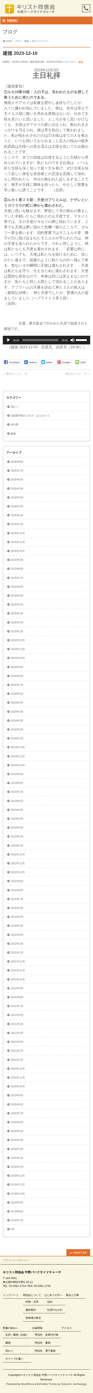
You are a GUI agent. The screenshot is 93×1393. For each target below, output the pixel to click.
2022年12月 (18, 854)
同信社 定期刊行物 (46, 1334)
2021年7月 (17, 1006)
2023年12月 (18, 747)
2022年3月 (17, 934)
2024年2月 (17, 729)
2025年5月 (17, 595)
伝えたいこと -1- (15, 373)
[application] (46, 340)
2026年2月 (17, 515)
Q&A (50, 1301)
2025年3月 (17, 613)
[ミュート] (72, 340)
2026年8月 (17, 461)
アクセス (66, 1328)
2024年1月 (17, 738)
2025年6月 (17, 586)
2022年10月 (18, 872)
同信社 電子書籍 (45, 1350)
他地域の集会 (33, 1317)
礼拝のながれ (55, 1309)
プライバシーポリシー (16, 1260)
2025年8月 (17, 568)
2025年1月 (17, 631)
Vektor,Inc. (67, 1384)
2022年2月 (17, 943)
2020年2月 (17, 1157)
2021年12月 (18, 961)
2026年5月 (17, 488)
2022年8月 (17, 890)
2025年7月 (17, 577)
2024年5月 (17, 702)
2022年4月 (17, 925)
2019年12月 (18, 1175)
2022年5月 (17, 916)
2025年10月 (18, 551)
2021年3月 (17, 1041)
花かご (14, 406)
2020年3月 (17, 1149)
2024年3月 (17, 720)
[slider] (82, 340)
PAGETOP (80, 1252)
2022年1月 (17, 952)
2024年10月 (18, 658)
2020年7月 (17, 1113)
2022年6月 (17, 908)
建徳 (80, 61)
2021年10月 (18, 979)
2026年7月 (17, 470)
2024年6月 (17, 693)
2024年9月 (17, 667)
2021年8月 (17, 997)
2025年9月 (17, 559)
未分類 (14, 424)
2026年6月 (17, 479)
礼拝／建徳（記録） (17, 1334)
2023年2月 (17, 836)
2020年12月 (18, 1068)
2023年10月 (18, 765)
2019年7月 (17, 1220)
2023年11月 (18, 756)
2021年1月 (17, 1059)
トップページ (10, 1295)
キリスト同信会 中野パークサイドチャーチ (48, 1375)
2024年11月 (18, 649)
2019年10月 (18, 1193)
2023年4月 (17, 818)
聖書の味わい (10, 1328)
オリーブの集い (14, 1358)
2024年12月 (18, 640)
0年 (13, 1229)
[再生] (8, 340)
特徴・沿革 (32, 1301)
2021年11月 (18, 970)
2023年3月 (17, 827)
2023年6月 (17, 801)
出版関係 (37, 1328)
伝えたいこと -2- (78, 373)
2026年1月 (17, 524)
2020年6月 (17, 1122)
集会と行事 (72, 1295)
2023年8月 (17, 783)
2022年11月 (18, 863)
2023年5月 (17, 809)
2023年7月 (17, 791)
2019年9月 (17, 1202)
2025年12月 (18, 533)
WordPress (27, 1384)
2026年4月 (17, 497)
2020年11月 (18, 1077)
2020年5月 (17, 1131)
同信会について (32, 1295)
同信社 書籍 (42, 1342)
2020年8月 (17, 1104)
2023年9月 (17, 774)
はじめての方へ (53, 1295)
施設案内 (31, 1309)
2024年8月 (17, 676)
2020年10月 (18, 1086)
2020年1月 (17, 1166)
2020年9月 (17, 1095)
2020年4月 (17, 1140)
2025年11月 (18, 542)
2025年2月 (17, 622)
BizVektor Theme (47, 1384)
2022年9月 (17, 881)
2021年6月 (17, 1015)
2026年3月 (17, 506)
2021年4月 (17, 1033)
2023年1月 (17, 845)
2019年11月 (18, 1184)
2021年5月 (17, 1024)
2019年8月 (17, 1211)
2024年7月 (17, 684)
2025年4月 (17, 604)
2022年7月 (17, 899)
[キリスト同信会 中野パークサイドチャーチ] (32, 9)
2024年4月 (17, 711)
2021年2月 (17, 1050)
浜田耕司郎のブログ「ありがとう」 (31, 415)
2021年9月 (17, 988)
